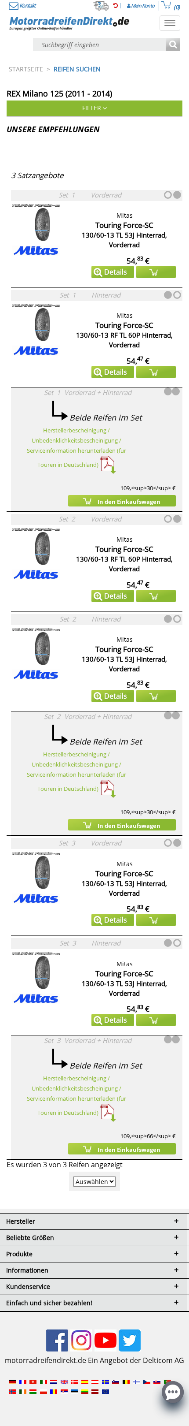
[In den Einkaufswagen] (156, 272)
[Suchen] (173, 45)
